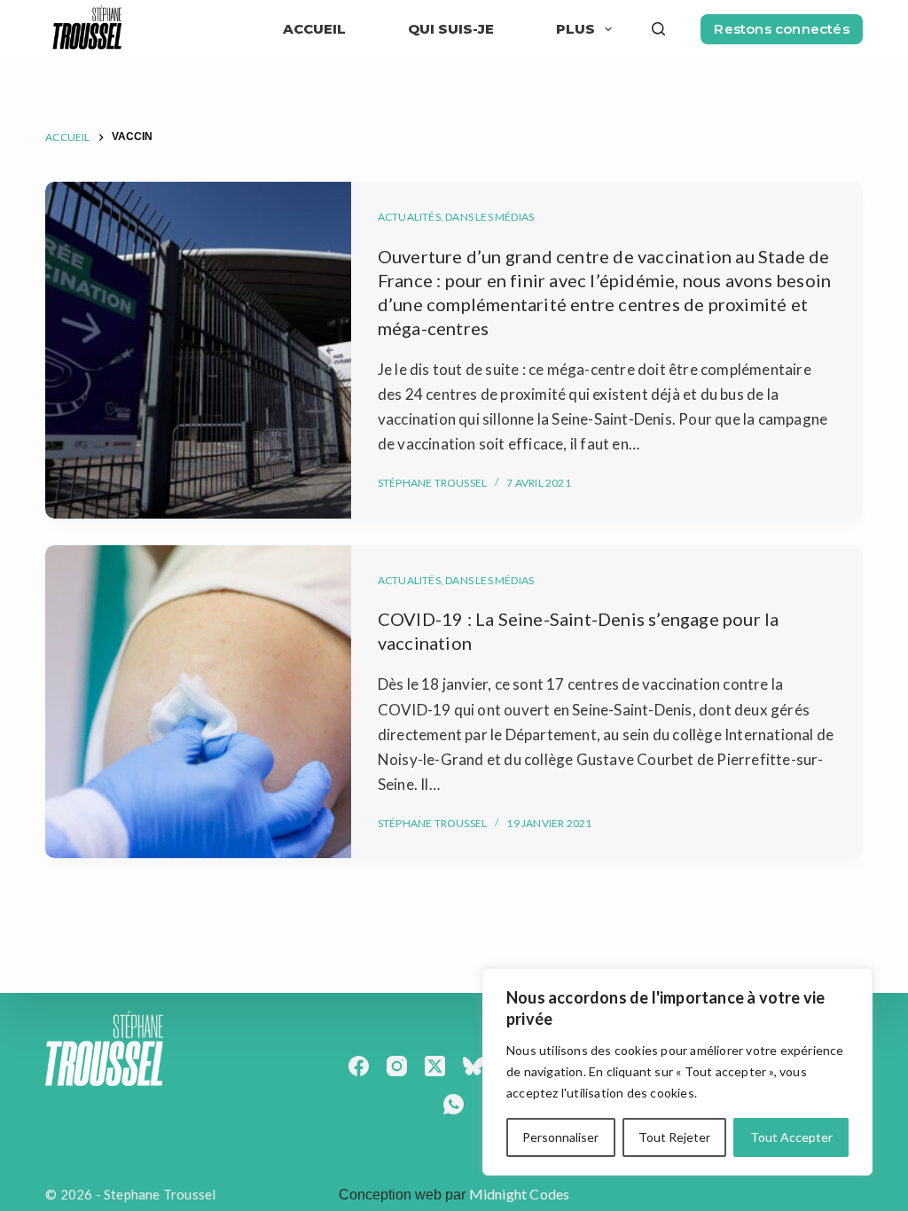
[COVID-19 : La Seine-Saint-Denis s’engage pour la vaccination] (198, 702)
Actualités (409, 216)
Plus (575, 28)
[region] (677, 1072)
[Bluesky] (473, 1066)
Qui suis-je (451, 28)
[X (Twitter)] (435, 1066)
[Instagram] (397, 1066)
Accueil (314, 28)
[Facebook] (358, 1066)
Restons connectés (781, 28)
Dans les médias (489, 216)
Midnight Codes (519, 1193)
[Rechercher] (658, 28)
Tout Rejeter (674, 1137)
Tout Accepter (791, 1137)
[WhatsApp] (453, 1104)
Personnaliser (560, 1137)
